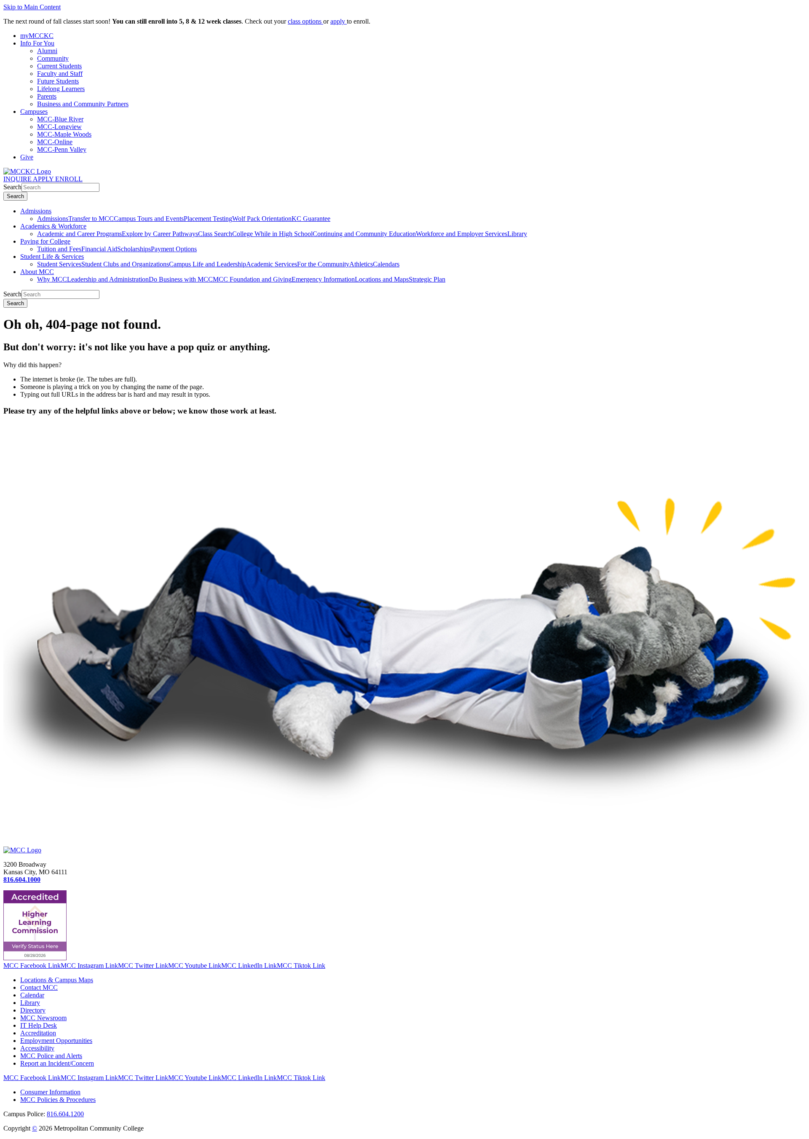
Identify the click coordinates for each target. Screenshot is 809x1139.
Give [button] (26, 157)
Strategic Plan (427, 279)
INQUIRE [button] (18, 179)
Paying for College (45, 241)
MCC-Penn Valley (61, 149)
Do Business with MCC (181, 279)
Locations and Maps (382, 279)
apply (338, 21)
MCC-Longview (59, 126)
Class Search (215, 233)
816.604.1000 (21, 879)
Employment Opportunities (56, 1040)
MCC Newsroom (43, 1017)
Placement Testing (208, 218)
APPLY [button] (44, 179)
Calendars (386, 264)
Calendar (32, 995)
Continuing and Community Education (364, 233)
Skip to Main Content (32, 7)
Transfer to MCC (91, 218)
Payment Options (174, 249)
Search (12, 187)
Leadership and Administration (108, 279)
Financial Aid (99, 249)
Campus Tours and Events (149, 218)
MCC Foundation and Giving (252, 279)
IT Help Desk (38, 1025)
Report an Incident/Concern (57, 1063)
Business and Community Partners (83, 103)
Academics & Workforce (53, 226)
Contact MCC (39, 987)
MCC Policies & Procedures (58, 1099)
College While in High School (272, 233)
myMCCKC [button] (37, 35)
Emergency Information (323, 279)
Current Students (59, 66)
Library (517, 233)
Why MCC (52, 279)
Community (53, 58)
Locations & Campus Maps (56, 979)
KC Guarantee (311, 218)
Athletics (361, 264)
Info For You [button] (37, 43)
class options (305, 21)
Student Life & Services (52, 256)
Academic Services (271, 264)
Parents (46, 96)
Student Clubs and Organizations (125, 264)
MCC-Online (54, 141)
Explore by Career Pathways (160, 233)
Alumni (47, 50)
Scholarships (134, 249)
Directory (33, 1010)
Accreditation (38, 1033)
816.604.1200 (65, 1114)
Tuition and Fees (59, 249)
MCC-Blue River (60, 119)
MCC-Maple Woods (64, 134)
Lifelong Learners (61, 88)
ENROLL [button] (69, 179)
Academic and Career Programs (79, 233)
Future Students (58, 81)
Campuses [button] (34, 111)
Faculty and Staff (60, 73)
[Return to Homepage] (22, 850)
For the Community (323, 264)
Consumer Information (50, 1092)
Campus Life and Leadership (207, 264)
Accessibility (37, 1048)
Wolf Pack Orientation (262, 218)
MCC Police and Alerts (51, 1055)
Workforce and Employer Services (461, 233)
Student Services (59, 264)
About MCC (37, 271)
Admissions (35, 211)
